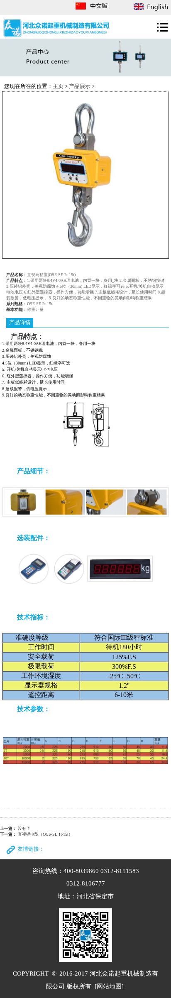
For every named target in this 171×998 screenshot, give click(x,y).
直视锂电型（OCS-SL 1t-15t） (45, 834)
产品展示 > (82, 86)
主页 (58, 86)
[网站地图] (109, 986)
